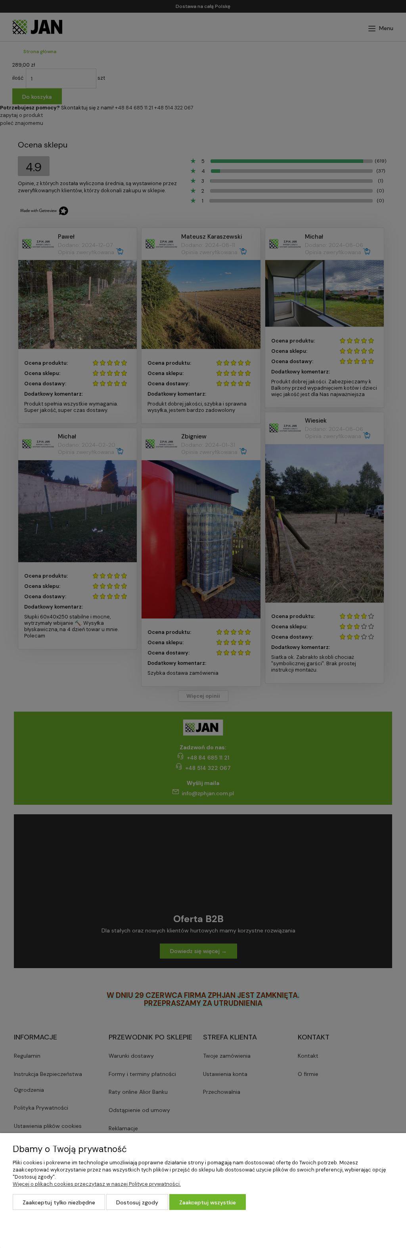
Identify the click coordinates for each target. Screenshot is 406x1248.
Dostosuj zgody (137, 1202)
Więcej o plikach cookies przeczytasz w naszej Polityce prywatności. (97, 1184)
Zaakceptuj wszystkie (207, 1202)
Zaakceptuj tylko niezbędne (59, 1202)
